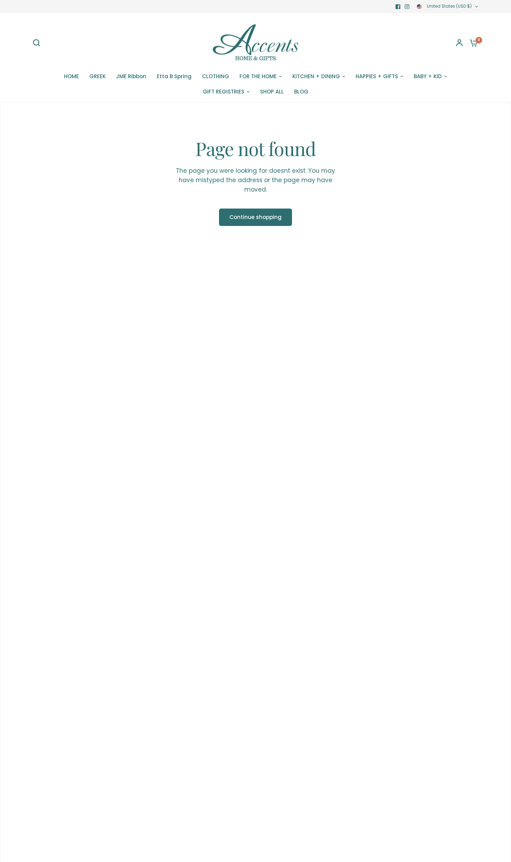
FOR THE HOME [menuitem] (258, 76)
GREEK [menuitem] (97, 76)
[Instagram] (407, 6)
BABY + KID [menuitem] (428, 76)
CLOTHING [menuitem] (215, 76)
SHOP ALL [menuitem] (272, 91)
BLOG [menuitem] (301, 91)
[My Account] (459, 43)
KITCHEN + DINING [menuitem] (316, 76)
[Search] (38, 42)
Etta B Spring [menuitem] (174, 76)
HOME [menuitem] (71, 76)
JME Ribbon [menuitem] (131, 76)
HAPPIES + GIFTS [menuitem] (377, 76)
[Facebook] (398, 6)
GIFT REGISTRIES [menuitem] (223, 91)
